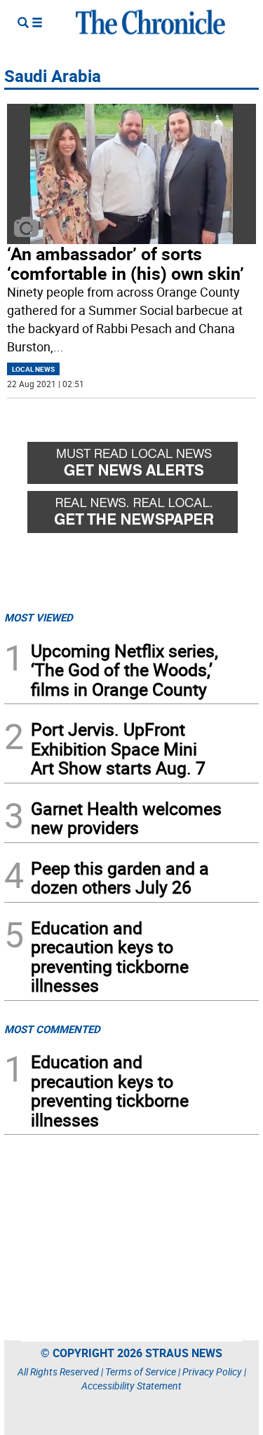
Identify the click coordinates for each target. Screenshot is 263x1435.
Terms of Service (140, 1371)
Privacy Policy (212, 1371)
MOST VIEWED (38, 617)
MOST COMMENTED (52, 1029)
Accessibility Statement (131, 1385)
